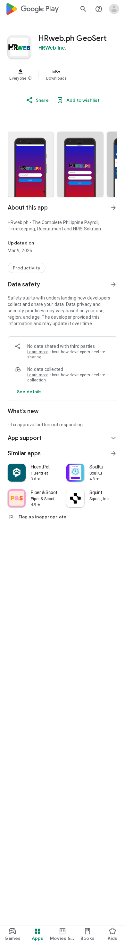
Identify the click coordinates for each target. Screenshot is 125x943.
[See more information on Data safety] (113, 284)
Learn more (37, 352)
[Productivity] (27, 268)
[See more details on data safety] (29, 391)
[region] (62, 75)
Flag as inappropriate (37, 517)
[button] (30, 78)
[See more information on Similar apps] (113, 453)
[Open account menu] (114, 9)
